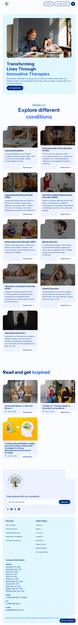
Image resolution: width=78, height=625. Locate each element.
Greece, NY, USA (12, 579)
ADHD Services (11, 529)
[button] (73, 4)
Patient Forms (41, 544)
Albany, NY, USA (12, 571)
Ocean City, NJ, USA (13, 586)
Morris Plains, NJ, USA (14, 581)
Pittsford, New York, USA (15, 591)
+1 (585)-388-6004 (13, 603)
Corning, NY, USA (12, 584)
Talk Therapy (10, 525)
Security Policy (11, 618)
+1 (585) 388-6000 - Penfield (16, 597)
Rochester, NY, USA (13, 567)
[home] (6, 4)
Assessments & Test (13, 533)
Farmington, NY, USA (13, 569)
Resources (39, 540)
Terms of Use (53, 618)
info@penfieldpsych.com (14, 610)
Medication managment (14, 537)
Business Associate (39, 618)
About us (39, 525)
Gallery (38, 529)
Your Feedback (68, 620)
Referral (48, 4)
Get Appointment (62, 4)
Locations (39, 537)
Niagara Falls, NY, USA (14, 588)
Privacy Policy (24, 618)
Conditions (39, 533)
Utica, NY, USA (11, 576)
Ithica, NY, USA (11, 574)
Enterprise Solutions (13, 540)
